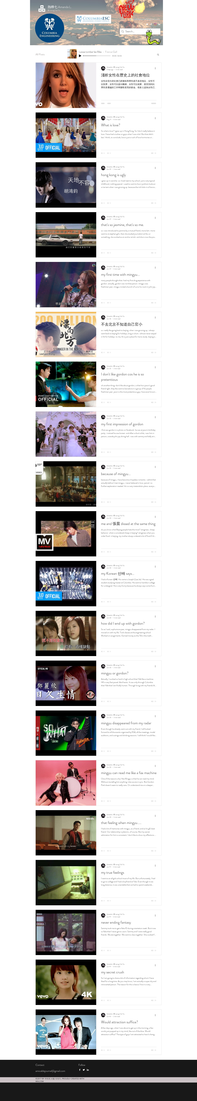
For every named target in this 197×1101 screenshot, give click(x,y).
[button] (158, 54)
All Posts (40, 54)
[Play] (80, 55)
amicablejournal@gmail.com (145, 19)
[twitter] (155, 24)
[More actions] (156, 68)
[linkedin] (159, 24)
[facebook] (151, 24)
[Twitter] (147, 24)
